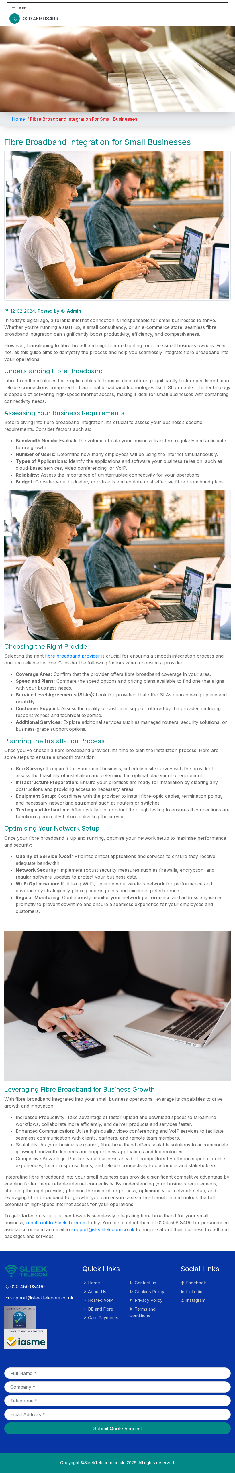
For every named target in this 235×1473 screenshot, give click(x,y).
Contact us (145, 1282)
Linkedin (193, 1291)
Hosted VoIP (100, 1300)
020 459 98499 (40, 18)
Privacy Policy (148, 1300)
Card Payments (102, 1317)
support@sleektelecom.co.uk (102, 1229)
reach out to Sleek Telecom (56, 1222)
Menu (23, 8)
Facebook (195, 1282)
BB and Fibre (100, 1309)
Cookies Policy (149, 1291)
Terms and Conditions (142, 1312)
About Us (96, 1291)
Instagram (195, 1300)
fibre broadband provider (72, 656)
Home (18, 119)
